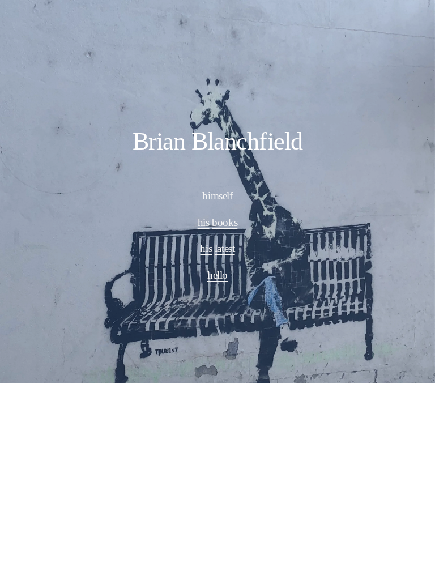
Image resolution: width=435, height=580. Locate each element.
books (224, 222)
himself (217, 196)
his (204, 222)
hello (217, 275)
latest (225, 248)
